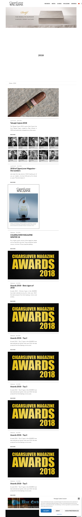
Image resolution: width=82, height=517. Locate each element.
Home (10, 83)
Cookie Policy (59, 514)
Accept (46, 511)
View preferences (72, 511)
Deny (58, 511)
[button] (79, 498)
